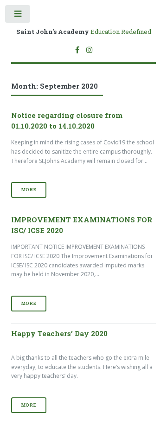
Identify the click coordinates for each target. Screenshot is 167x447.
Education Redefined (83, 32)
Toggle (18, 16)
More (29, 190)
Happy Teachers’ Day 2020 (59, 333)
